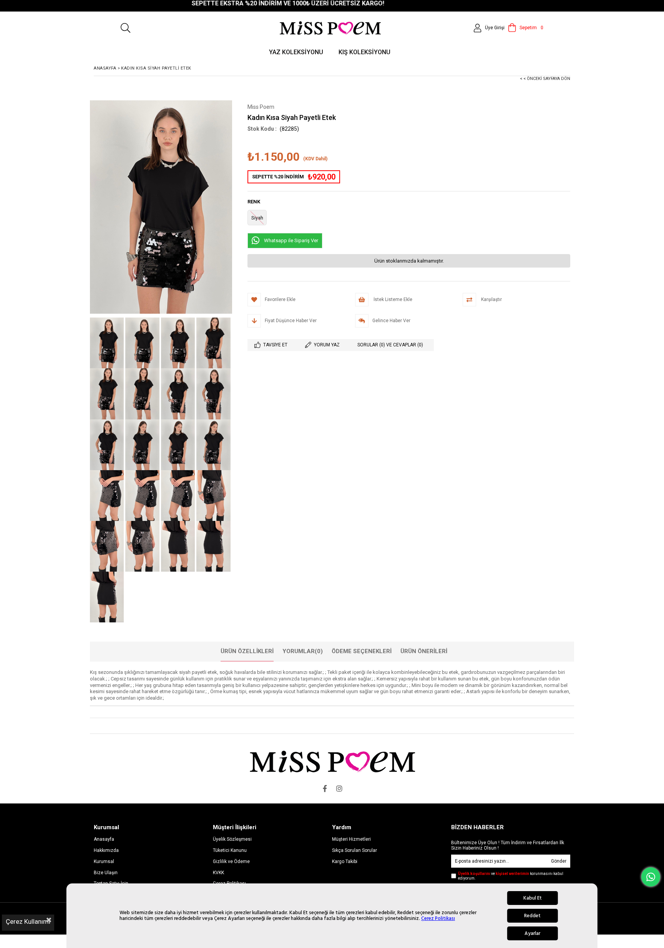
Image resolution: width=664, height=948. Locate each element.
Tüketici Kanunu (230, 850)
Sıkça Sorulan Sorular (354, 850)
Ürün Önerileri (423, 651)
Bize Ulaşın (106, 872)
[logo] (332, 761)
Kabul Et (532, 898)
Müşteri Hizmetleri (351, 839)
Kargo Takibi (344, 861)
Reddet (532, 915)
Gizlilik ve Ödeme (231, 861)
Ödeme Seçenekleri (362, 651)
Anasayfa (104, 839)
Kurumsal (104, 861)
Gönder (558, 861)
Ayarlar (532, 933)
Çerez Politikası (438, 918)
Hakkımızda (106, 850)
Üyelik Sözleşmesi (232, 839)
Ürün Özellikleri (247, 651)
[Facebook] (324, 788)
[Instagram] (339, 788)
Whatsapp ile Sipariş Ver (291, 240)
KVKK (218, 872)
